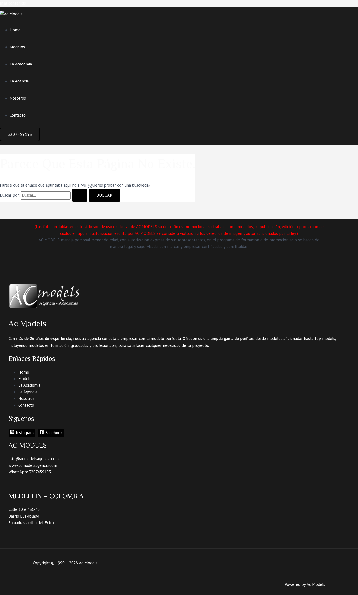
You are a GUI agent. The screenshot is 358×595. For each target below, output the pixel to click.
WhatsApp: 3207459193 (30, 472)
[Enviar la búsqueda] (79, 195)
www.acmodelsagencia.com (33, 465)
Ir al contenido (13, 3)
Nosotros (18, 98)
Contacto (18, 115)
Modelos (17, 47)
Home (15, 30)
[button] (20, 134)
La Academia (21, 64)
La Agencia (19, 81)
